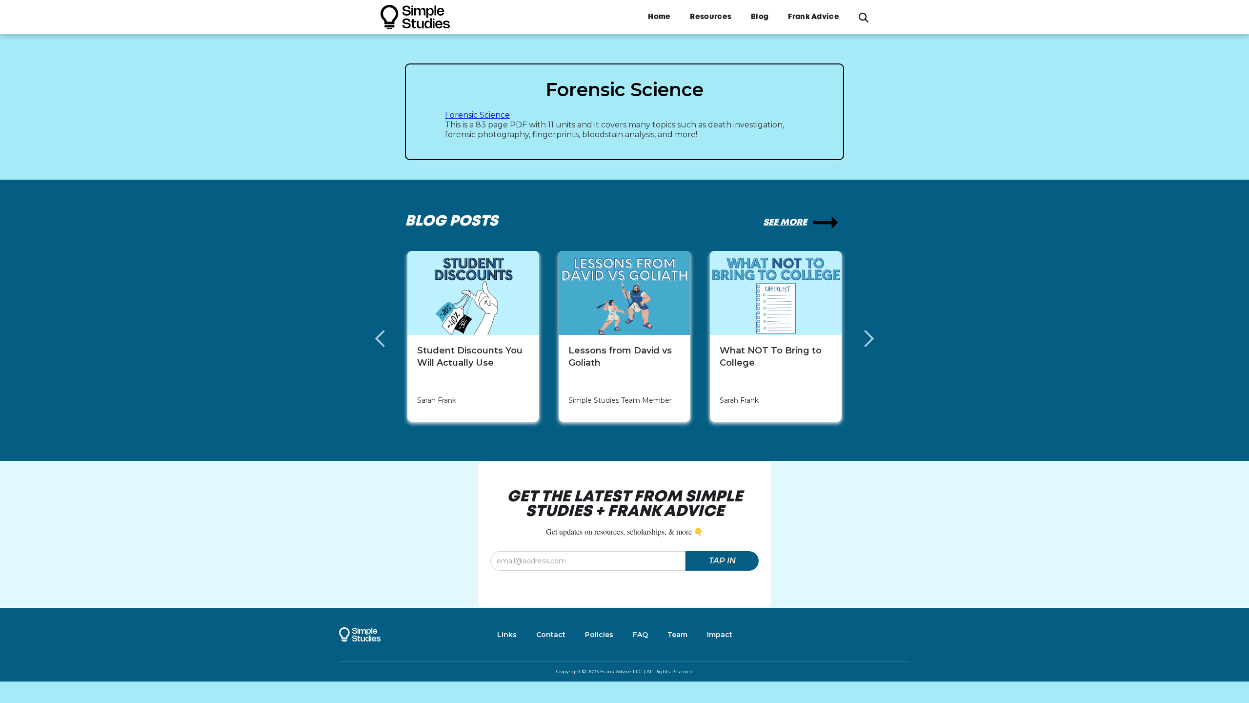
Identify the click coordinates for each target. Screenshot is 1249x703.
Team (677, 634)
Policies (599, 634)
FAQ (640, 634)
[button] (390, 338)
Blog (759, 17)
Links (507, 634)
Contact (550, 634)
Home (659, 17)
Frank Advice (813, 17)
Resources (710, 17)
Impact (719, 634)
